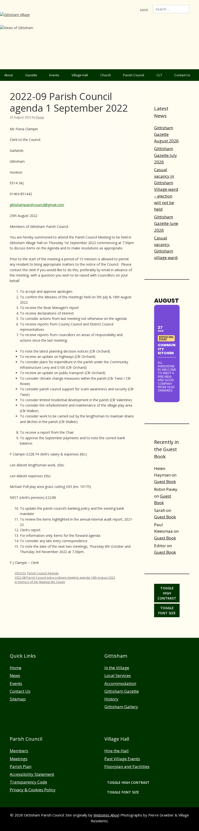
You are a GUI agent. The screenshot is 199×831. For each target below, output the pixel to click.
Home (15, 667)
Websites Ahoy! (106, 815)
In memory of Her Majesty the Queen (40, 582)
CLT (159, 75)
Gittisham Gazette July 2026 (165, 155)
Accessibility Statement (32, 774)
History (111, 699)
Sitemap (18, 699)
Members (19, 751)
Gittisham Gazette (121, 691)
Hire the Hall (116, 751)
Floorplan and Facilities (126, 766)
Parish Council (133, 75)
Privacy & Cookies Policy (33, 790)
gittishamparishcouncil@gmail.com (37, 204)
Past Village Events (122, 759)
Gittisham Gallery (121, 706)
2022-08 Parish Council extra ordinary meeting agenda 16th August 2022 (65, 577)
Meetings (18, 759)
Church (105, 75)
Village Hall (80, 75)
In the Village (116, 667)
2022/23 (20, 573)
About (8, 75)
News (15, 675)
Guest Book (165, 481)
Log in (144, 9)
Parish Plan (20, 766)
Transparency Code (28, 782)
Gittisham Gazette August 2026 (166, 134)
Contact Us (182, 75)
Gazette (31, 75)
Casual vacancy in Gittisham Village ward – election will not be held (166, 189)
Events (54, 75)
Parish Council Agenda (42, 573)
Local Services (117, 675)
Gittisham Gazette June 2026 (166, 223)
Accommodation (120, 683)
